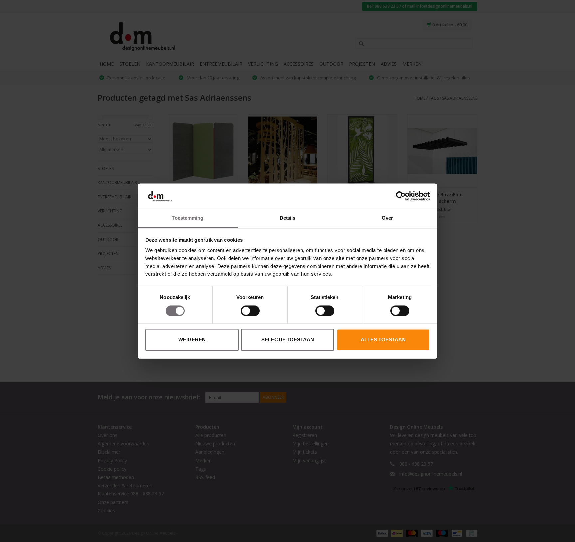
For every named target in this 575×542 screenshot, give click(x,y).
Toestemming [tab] (187, 218)
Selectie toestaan (287, 340)
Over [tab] (387, 218)
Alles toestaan (383, 340)
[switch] (250, 310)
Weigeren (192, 340)
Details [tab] (288, 218)
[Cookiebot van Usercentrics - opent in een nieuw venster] (401, 196)
